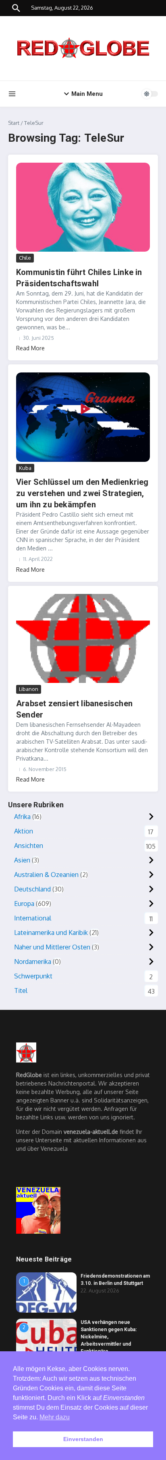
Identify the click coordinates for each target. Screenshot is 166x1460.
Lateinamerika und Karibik (51, 933)
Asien (22, 860)
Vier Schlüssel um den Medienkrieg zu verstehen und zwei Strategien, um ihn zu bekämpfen (82, 493)
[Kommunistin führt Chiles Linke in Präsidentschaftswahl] (83, 207)
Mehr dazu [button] (54, 1417)
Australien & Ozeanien (46, 875)
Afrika (22, 817)
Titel (20, 990)
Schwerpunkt (33, 976)
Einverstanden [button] (83, 1439)
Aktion (23, 831)
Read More (30, 348)
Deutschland (32, 889)
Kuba (25, 468)
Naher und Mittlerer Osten (52, 947)
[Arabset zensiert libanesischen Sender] (83, 638)
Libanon (28, 689)
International (32, 918)
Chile (25, 257)
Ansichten (28, 846)
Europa (24, 904)
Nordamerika (32, 961)
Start (13, 123)
